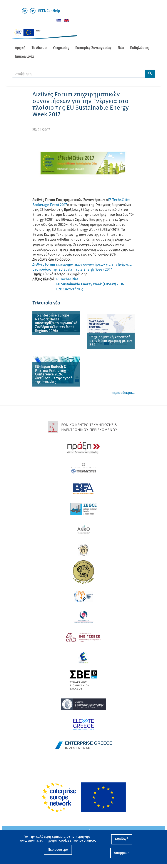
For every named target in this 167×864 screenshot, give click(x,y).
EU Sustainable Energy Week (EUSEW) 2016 (90, 284)
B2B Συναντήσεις (69, 289)
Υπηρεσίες (61, 48)
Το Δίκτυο (39, 48)
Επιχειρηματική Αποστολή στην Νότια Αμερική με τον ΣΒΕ (110, 341)
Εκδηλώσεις (139, 48)
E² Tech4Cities (67, 279)
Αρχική (20, 48)
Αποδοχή (122, 839)
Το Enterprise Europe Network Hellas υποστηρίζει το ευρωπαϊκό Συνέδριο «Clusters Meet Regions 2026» (56, 323)
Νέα (121, 48)
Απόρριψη (122, 853)
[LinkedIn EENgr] (25, 10)
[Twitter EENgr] (33, 10)
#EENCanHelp (49, 11)
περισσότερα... (123, 393)
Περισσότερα (58, 849)
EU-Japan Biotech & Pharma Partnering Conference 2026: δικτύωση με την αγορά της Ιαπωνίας (54, 374)
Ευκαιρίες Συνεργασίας (93, 48)
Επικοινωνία (24, 56)
